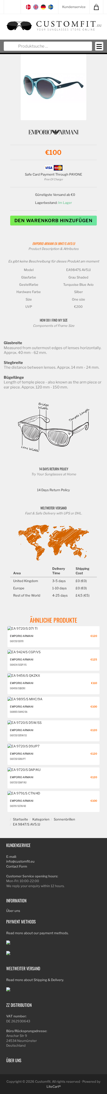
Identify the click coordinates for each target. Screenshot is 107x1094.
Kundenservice (74, 7)
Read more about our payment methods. (37, 933)
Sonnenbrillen (64, 819)
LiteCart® (54, 1086)
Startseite (20, 819)
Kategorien (41, 819)
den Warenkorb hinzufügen (53, 220)
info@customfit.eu (20, 861)
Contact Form (16, 866)
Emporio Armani (43, 243)
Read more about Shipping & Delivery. (35, 980)
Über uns (13, 911)
